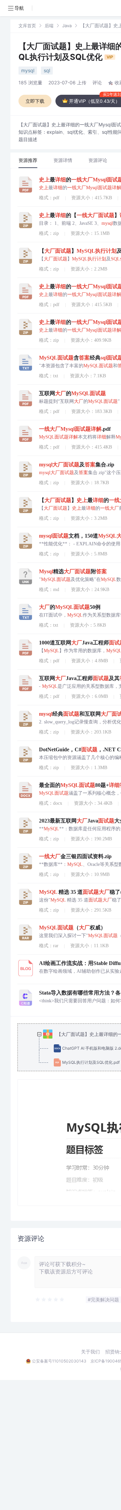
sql (47, 70)
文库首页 (27, 25)
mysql (27, 70)
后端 (49, 25)
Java (67, 25)
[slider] (50, 1299)
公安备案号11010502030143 (59, 1361)
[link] (27, 25)
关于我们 (90, 1351)
